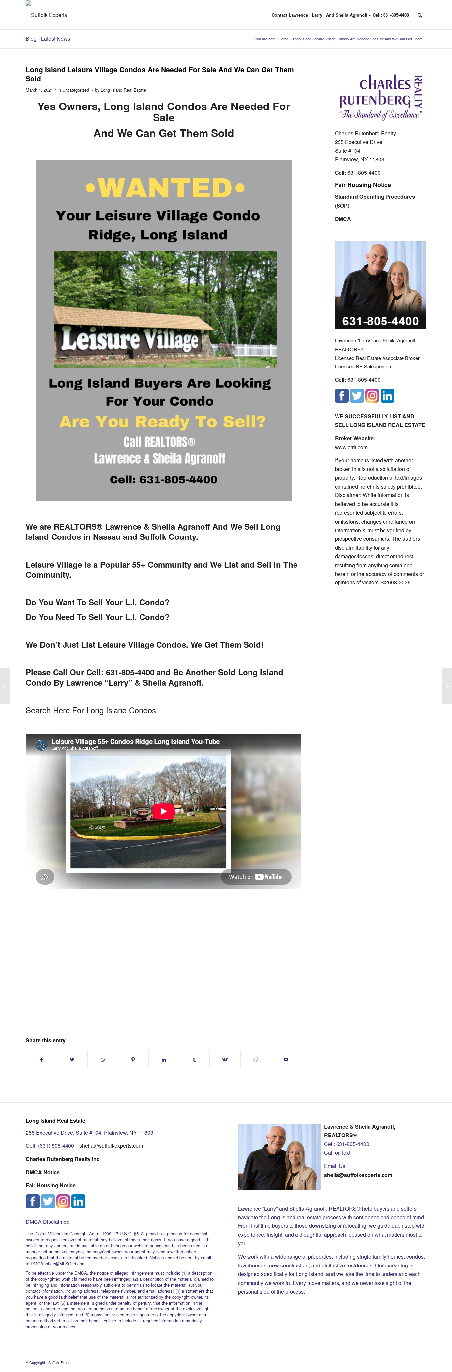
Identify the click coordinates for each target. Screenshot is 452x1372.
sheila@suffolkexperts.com (111, 1145)
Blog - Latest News (48, 38)
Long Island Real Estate (123, 90)
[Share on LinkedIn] (164, 1059)
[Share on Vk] (225, 1059)
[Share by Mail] (286, 1059)
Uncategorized (75, 90)
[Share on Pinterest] (133, 1059)
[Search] (419, 14)
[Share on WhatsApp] (103, 1059)
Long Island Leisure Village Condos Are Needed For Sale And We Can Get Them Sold (160, 73)
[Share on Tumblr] (194, 1059)
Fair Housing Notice (363, 184)
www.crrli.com (351, 447)
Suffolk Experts (60, 1362)
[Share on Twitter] (72, 1059)
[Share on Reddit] (256, 1059)
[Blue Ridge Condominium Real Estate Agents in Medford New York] (5, 686)
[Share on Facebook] (41, 1059)
